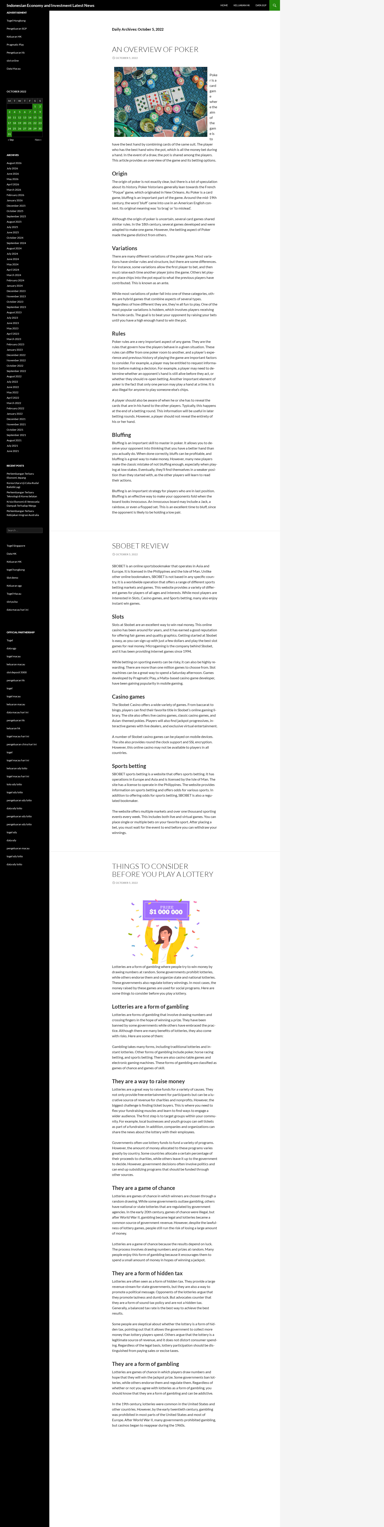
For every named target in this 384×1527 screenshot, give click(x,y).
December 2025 (16, 205)
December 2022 (16, 355)
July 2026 (12, 168)
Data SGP (261, 5)
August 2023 (14, 312)
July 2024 (12, 253)
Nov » (38, 139)
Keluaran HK (14, 36)
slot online (13, 60)
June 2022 (13, 387)
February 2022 (15, 408)
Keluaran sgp (14, 585)
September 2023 (16, 307)
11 (14, 117)
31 (9, 134)
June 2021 (13, 451)
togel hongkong (16, 569)
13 (24, 117)
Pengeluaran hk (16, 52)
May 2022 (12, 392)
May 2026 (12, 179)
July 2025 (12, 227)
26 (19, 128)
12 (19, 117)
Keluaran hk (242, 5)
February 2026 (15, 195)
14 (29, 117)
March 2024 (14, 275)
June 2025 (13, 232)
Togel (10, 640)
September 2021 (16, 435)
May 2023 (12, 328)
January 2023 (15, 349)
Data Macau (14, 68)
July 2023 (12, 317)
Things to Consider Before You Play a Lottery (162, 870)
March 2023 (14, 339)
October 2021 (15, 429)
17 (9, 123)
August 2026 (14, 163)
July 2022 (12, 381)
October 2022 (15, 365)
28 (29, 128)
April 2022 (13, 397)
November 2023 (16, 296)
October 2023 (15, 301)
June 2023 (13, 323)
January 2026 (15, 200)
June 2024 (13, 259)
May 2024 (12, 264)
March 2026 (14, 189)
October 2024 (15, 237)
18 (14, 123)
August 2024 (14, 248)
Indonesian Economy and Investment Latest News (50, 5)
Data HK (11, 553)
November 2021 (16, 424)
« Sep (11, 139)
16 (40, 117)
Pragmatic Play (15, 44)
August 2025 (14, 221)
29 (34, 128)
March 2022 (14, 403)
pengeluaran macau (18, 848)
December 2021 (16, 419)
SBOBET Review (140, 545)
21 (29, 123)
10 (9, 117)
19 (19, 123)
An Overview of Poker (155, 49)
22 (34, 123)
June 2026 (13, 173)
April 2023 (13, 333)
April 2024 (13, 269)
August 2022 (14, 376)
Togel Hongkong (16, 20)
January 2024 (15, 285)
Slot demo (12, 577)
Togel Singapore (16, 545)
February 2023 (15, 344)
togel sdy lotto (15, 856)
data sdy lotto (14, 864)
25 (14, 128)
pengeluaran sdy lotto (19, 816)
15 (34, 117)
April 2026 (13, 184)
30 (40, 128)
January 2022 (15, 413)
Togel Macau (14, 593)
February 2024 (15, 280)
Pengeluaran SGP (17, 28)
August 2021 (14, 440)
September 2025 (16, 216)
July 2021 (12, 445)
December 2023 (16, 291)
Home (224, 5)
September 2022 (16, 371)
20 (24, 123)
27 (24, 128)
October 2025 (15, 211)
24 (9, 128)
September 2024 (16, 243)
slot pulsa (12, 601)
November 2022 (16, 360)
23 (40, 123)
